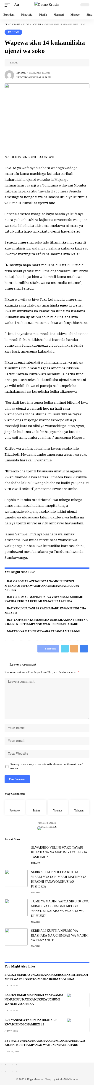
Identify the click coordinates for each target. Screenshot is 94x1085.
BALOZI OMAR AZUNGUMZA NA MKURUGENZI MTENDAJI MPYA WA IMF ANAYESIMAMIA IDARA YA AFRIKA (42, 586)
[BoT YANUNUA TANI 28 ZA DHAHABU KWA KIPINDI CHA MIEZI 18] (78, 1025)
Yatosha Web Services (67, 1079)
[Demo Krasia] (46, 5)
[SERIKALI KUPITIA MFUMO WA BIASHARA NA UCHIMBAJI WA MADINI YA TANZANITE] (16, 936)
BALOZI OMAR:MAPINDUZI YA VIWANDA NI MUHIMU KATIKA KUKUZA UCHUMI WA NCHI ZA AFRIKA (34, 999)
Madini (35, 892)
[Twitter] (36, 807)
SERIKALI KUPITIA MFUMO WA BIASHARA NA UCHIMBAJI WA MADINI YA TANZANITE (60, 935)
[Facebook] (15, 807)
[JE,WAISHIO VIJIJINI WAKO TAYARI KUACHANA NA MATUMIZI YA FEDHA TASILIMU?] (16, 853)
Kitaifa (35, 863)
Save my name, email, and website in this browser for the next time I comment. (46, 766)
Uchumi (13, 32)
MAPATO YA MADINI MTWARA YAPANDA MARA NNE (43, 631)
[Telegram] (79, 807)
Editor (21, 72)
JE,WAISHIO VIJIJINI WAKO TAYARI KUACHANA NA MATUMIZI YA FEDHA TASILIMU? (59, 852)
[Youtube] (57, 807)
